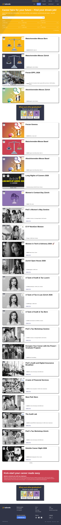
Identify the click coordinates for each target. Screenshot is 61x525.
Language (3, 20)
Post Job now (35, 1)
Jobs (34, 4)
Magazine (44, 4)
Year (41, 25)
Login (58, 4)
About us (50, 1)
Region (22, 20)
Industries (3, 25)
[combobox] (11, 23)
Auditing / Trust (28, 221)
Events (39, 4)
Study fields (23, 25)
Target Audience (42, 20)
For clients (44, 1)
